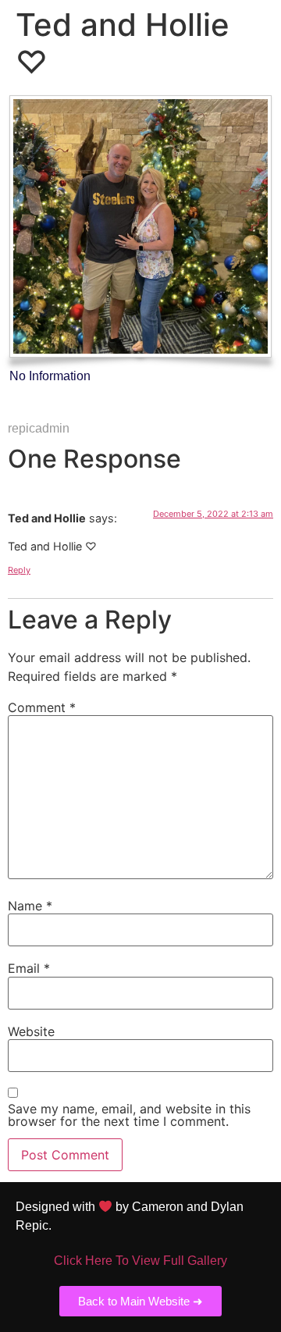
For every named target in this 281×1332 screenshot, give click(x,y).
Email (29, 968)
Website (31, 1031)
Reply (19, 569)
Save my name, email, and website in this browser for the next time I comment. (129, 1114)
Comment (42, 707)
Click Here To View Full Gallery (140, 1260)
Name (30, 905)
